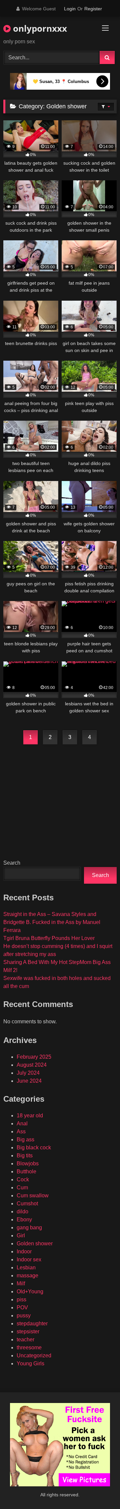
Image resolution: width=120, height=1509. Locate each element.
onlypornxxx (39, 28)
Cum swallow (33, 1195)
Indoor (24, 1251)
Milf (21, 1283)
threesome (29, 1347)
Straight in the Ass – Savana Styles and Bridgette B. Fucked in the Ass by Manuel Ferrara (51, 922)
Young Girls (30, 1363)
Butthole (26, 1171)
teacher (25, 1339)
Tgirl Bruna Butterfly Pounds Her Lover (49, 938)
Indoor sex (29, 1259)
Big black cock (34, 1147)
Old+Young (30, 1291)
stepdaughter (32, 1323)
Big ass (25, 1139)
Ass (21, 1131)
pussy (24, 1315)
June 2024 (29, 1081)
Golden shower (35, 1243)
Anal (22, 1123)
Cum (22, 1187)
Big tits (25, 1155)
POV (22, 1307)
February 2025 (34, 1057)
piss (21, 1299)
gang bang (29, 1227)
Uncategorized (34, 1355)
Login (70, 8)
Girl (21, 1235)
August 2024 (32, 1065)
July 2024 (28, 1073)
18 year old (30, 1115)
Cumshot (27, 1203)
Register (93, 8)
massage (27, 1275)
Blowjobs (28, 1163)
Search (11, 863)
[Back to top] (99, 1489)
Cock (23, 1179)
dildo (22, 1211)
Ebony (24, 1219)
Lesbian (26, 1267)
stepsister (28, 1331)
